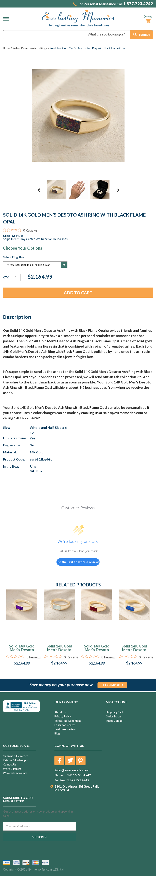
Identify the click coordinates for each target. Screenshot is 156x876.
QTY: (6, 277)
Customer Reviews (65, 729)
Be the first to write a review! (78, 562)
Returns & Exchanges (15, 760)
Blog (57, 733)
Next (118, 190)
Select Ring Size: (14, 257)
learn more (111, 685)
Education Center (64, 725)
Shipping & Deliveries (15, 756)
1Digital (58, 869)
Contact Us (9, 764)
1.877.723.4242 (138, 3)
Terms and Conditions (67, 720)
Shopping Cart (114, 712)
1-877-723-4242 (79, 775)
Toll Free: (60, 780)
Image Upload (114, 720)
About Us (60, 712)
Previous (39, 190)
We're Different (12, 768)
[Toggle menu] (7, 19)
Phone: (58, 775)
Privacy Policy (62, 716)
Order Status (113, 716)
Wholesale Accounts (15, 773)
